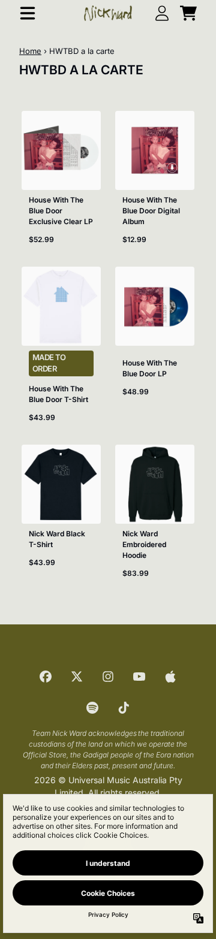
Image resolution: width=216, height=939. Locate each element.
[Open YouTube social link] (139, 676)
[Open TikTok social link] (123, 708)
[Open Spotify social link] (92, 708)
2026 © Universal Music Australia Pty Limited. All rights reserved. (108, 786)
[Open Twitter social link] (77, 676)
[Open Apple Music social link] (170, 676)
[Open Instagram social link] (108, 676)
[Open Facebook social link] (45, 676)
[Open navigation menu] (27, 13)
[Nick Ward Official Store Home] (108, 13)
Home (30, 51)
